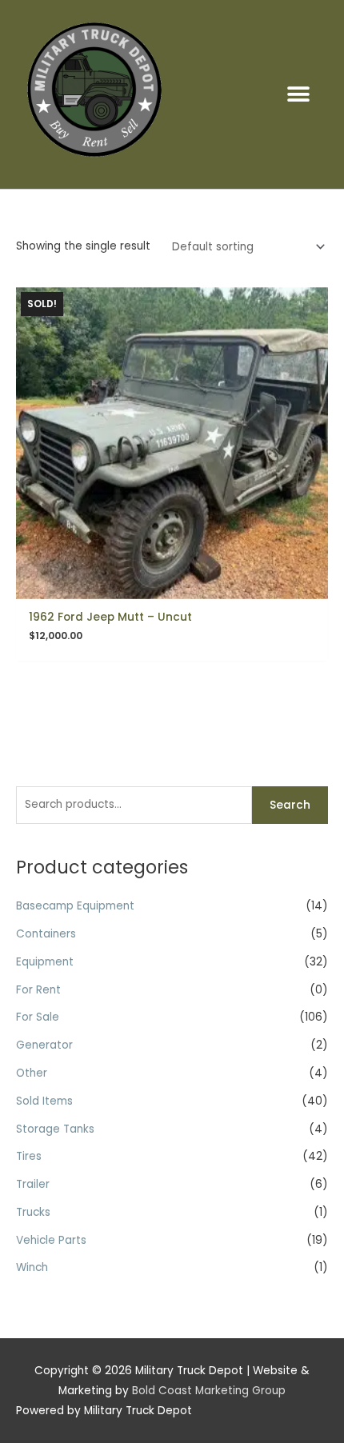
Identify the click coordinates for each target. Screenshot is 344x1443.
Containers (46, 933)
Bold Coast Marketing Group (209, 1390)
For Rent (38, 989)
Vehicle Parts (51, 1240)
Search (290, 805)
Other (31, 1073)
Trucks (33, 1212)
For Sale (37, 1017)
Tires (29, 1156)
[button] (298, 94)
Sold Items (44, 1101)
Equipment (45, 961)
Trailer (33, 1184)
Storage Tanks (55, 1129)
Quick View (172, 586)
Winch (32, 1267)
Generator (44, 1045)
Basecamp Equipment (75, 905)
